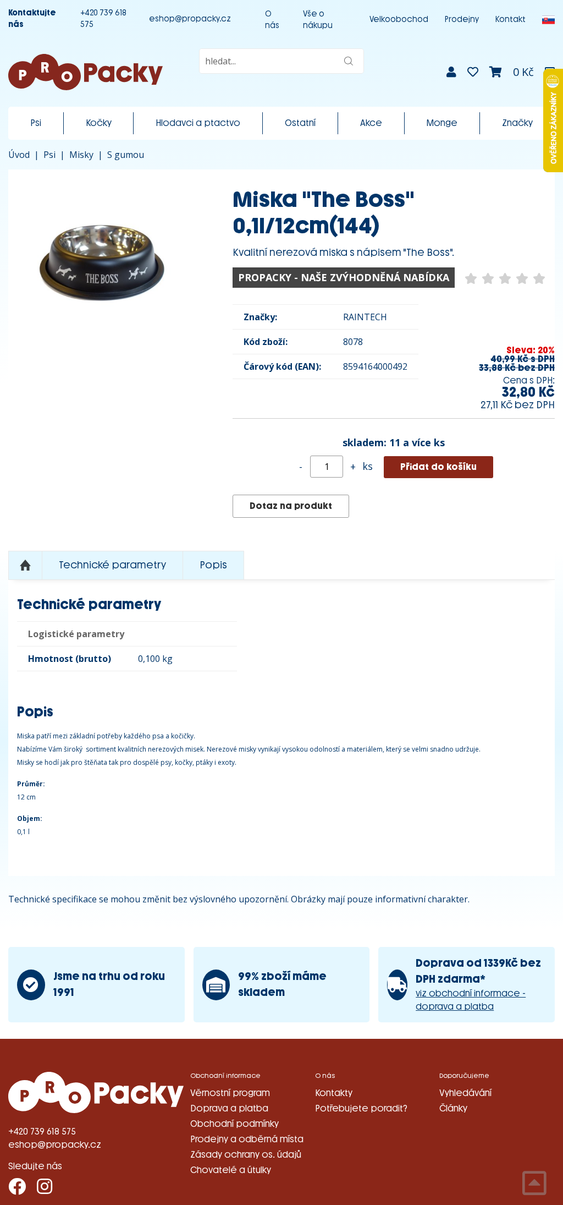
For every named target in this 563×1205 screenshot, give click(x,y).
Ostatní (300, 123)
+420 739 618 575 (103, 18)
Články (453, 1108)
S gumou (125, 155)
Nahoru (25, 565)
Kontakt (510, 19)
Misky (81, 155)
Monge (441, 123)
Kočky (99, 123)
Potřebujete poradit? (361, 1108)
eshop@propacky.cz (190, 19)
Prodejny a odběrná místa (246, 1139)
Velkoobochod (398, 19)
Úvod (19, 155)
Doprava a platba (229, 1108)
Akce (371, 123)
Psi (35, 123)
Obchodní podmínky (234, 1124)
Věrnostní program (230, 1093)
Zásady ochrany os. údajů (245, 1154)
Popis (213, 565)
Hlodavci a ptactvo (198, 123)
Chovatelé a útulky (230, 1170)
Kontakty (333, 1093)
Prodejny (462, 19)
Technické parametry (112, 565)
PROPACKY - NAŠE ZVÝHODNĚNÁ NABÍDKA (343, 277)
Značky (517, 123)
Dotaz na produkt (291, 506)
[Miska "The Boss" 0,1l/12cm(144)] (104, 265)
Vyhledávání (465, 1093)
